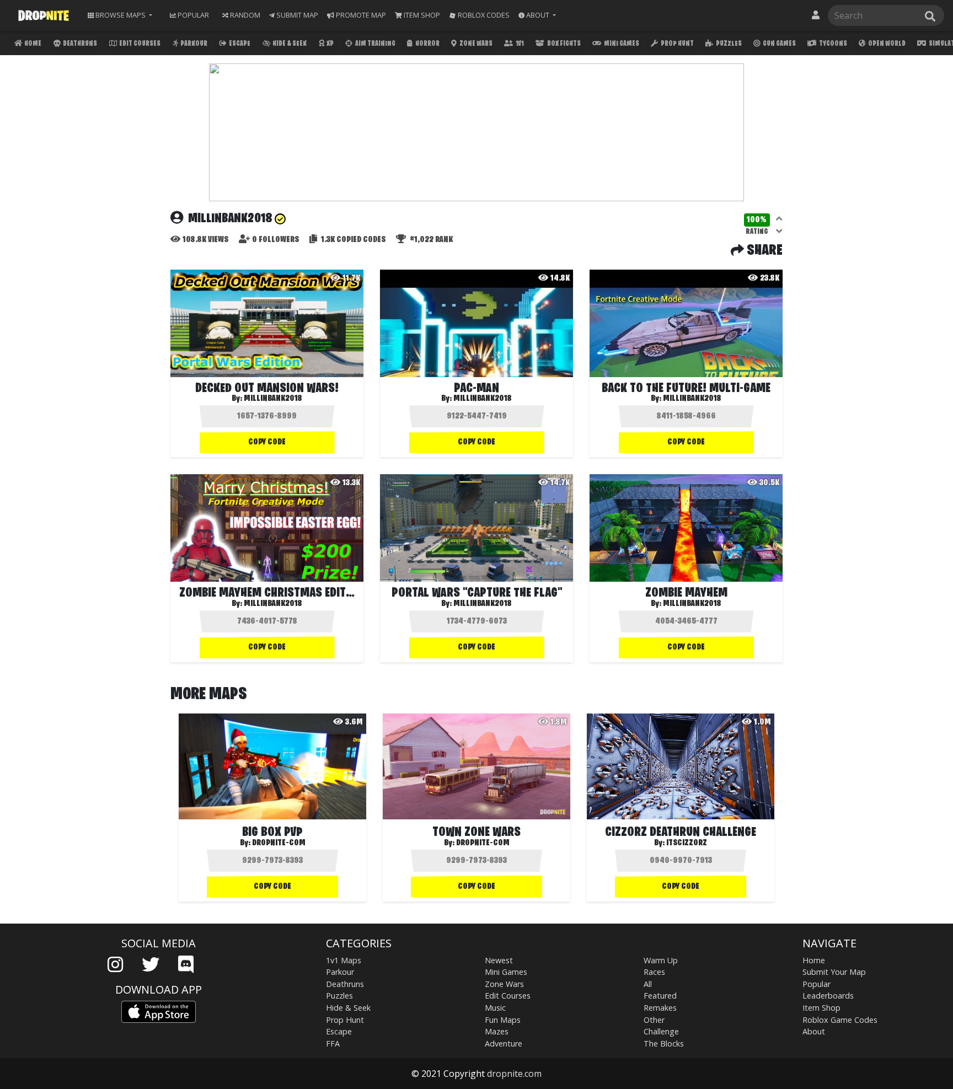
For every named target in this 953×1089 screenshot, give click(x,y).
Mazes (496, 1031)
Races (654, 972)
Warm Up (661, 960)
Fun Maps (503, 1020)
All (648, 984)
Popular (816, 984)
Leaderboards (828, 995)
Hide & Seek (289, 43)
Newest (499, 960)
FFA (333, 1043)
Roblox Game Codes (839, 1020)
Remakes (660, 1007)
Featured (660, 995)
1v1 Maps (343, 960)
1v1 (519, 43)
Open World (886, 43)
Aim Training (374, 43)
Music (495, 1007)
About (813, 1031)
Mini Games (621, 43)
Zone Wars (475, 43)
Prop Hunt (677, 43)
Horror (427, 43)
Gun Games (779, 43)
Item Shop (821, 1007)
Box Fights (563, 43)
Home (32, 43)
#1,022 (430, 239)
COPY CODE (267, 442)
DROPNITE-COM (279, 843)
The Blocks (664, 1043)
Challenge (661, 1031)
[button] (537, 15)
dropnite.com (514, 1073)
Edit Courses (139, 43)
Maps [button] (120, 15)
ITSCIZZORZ (686, 843)
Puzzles (728, 43)
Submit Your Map (834, 972)
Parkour (193, 43)
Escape (239, 43)
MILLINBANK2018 (273, 398)
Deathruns (79, 43)
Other (654, 1020)
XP (329, 43)
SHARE (763, 251)
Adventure (503, 1043)
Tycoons (832, 43)
